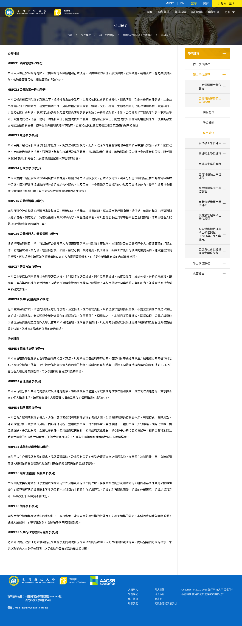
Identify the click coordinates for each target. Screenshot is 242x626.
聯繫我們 (133, 603)
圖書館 (158, 598)
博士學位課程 (201, 64)
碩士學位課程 (106, 35)
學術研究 (213, 11)
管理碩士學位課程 (210, 143)
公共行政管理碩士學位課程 (138, 35)
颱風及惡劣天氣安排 (166, 603)
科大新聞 (160, 589)
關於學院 (163, 11)
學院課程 (180, 11)
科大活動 (160, 594)
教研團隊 (197, 11)
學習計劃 (208, 122)
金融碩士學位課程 (210, 164)
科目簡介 (166, 35)
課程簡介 (208, 112)
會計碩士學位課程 (210, 153)
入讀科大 (133, 589)
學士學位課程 (201, 263)
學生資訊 (133, 598)
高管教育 (198, 273)
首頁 (150, 11)
